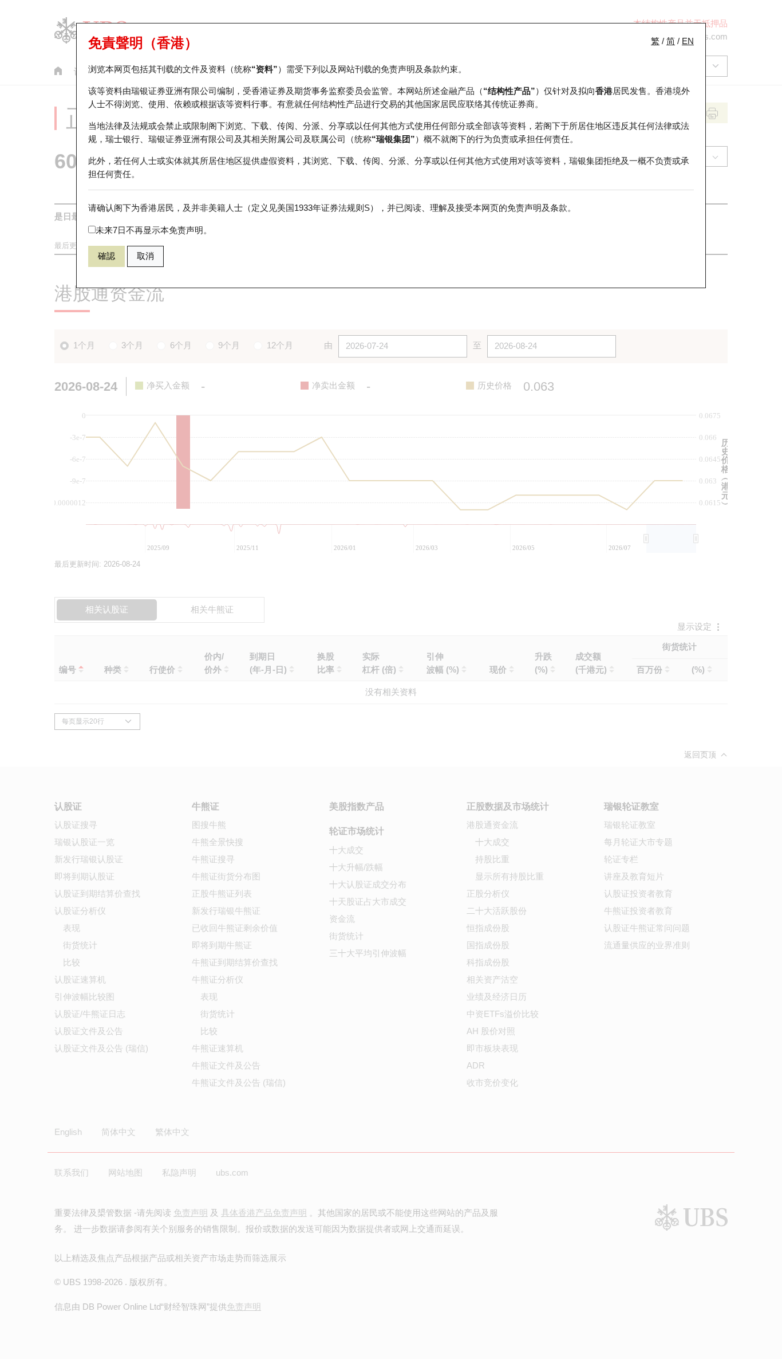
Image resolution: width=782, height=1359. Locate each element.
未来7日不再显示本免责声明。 (154, 230)
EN (688, 41)
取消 (145, 256)
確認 (106, 256)
